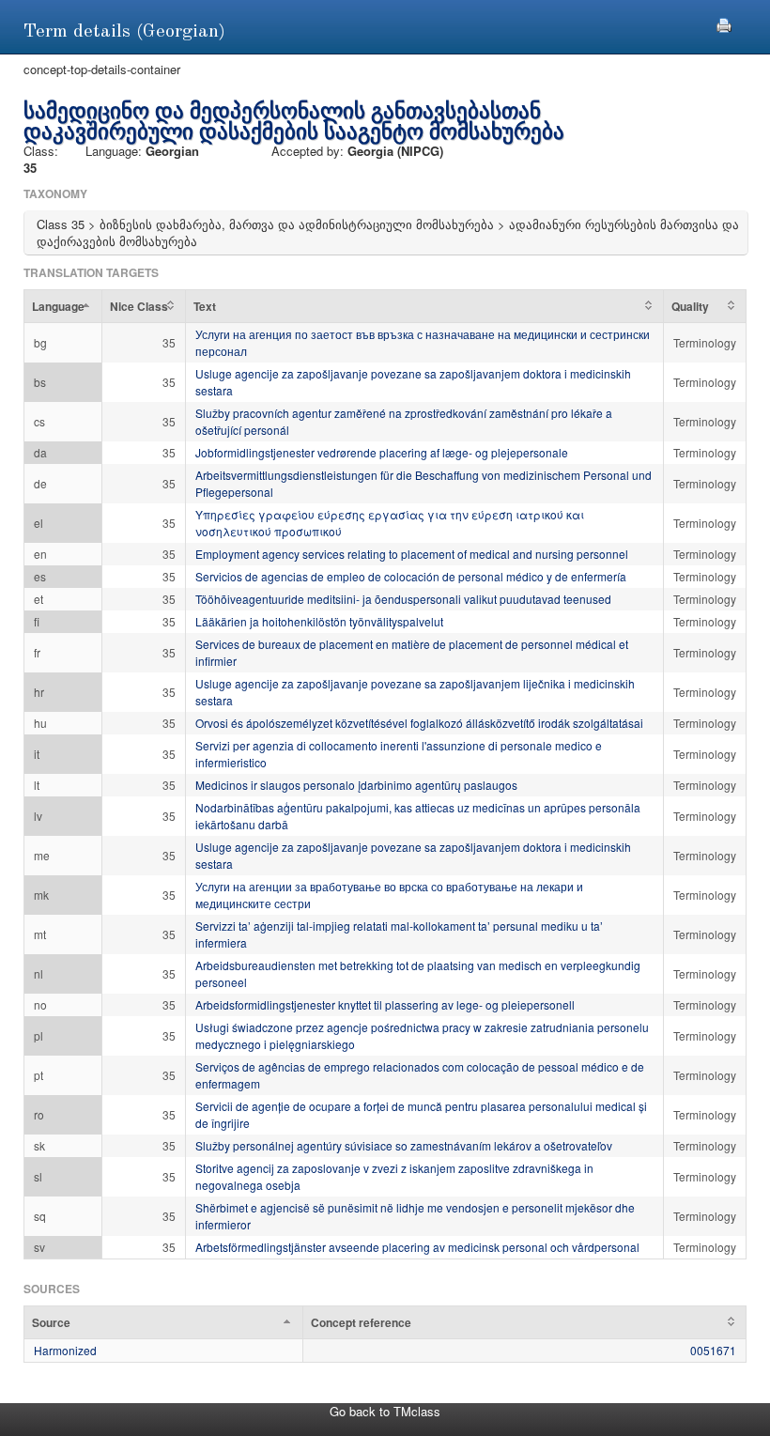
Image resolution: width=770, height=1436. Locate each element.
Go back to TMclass (385, 1411)
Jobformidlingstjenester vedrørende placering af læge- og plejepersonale (381, 452)
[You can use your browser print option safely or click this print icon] (724, 23)
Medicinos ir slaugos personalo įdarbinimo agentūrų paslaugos (356, 785)
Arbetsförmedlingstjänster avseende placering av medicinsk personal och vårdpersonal (417, 1247)
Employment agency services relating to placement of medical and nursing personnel (411, 554)
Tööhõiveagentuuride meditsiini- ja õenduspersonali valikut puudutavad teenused (403, 599)
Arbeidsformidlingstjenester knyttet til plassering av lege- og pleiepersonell (385, 1004)
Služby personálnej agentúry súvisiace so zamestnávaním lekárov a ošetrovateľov (403, 1145)
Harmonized (65, 1350)
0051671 (713, 1350)
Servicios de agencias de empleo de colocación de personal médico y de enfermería (410, 576)
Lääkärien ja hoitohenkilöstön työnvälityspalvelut (319, 621)
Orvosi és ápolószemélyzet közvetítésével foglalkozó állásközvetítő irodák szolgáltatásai (419, 723)
